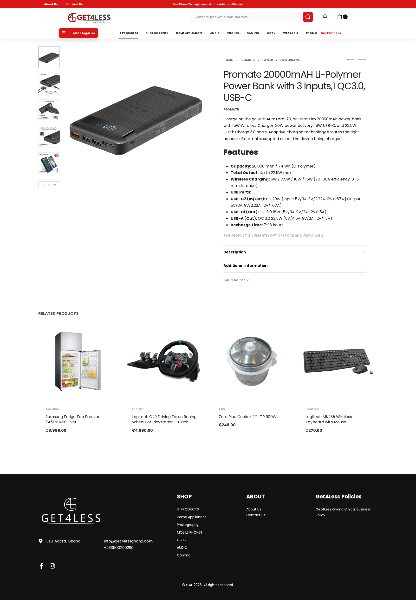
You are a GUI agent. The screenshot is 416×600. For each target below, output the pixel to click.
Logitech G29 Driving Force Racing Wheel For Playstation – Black (164, 419)
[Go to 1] (49, 57)
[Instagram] (52, 566)
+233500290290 (119, 547)
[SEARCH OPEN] (308, 16)
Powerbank (290, 60)
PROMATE (247, 60)
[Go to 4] (49, 137)
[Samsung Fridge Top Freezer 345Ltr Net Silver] (78, 361)
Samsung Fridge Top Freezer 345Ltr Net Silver (73, 419)
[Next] (54, 184)
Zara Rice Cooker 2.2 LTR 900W (248, 416)
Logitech (138, 409)
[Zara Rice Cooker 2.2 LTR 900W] (251, 361)
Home (228, 60)
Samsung (52, 409)
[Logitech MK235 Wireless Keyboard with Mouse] (338, 361)
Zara (222, 409)
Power (267, 60)
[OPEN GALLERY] (136, 117)
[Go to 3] (49, 110)
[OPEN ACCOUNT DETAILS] (325, 16)
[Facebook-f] (41, 566)
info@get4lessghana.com (128, 541)
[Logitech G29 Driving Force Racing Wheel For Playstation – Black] (164, 361)
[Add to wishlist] (106, 333)
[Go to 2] (49, 84)
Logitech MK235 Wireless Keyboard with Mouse (329, 419)
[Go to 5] (49, 163)
